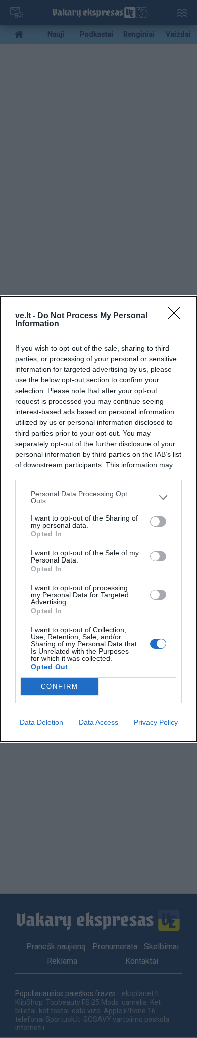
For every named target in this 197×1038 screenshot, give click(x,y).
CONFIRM (59, 686)
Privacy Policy (156, 722)
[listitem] (98, 497)
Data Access (98, 722)
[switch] (158, 521)
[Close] (177, 316)
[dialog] (98, 519)
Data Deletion (41, 722)
